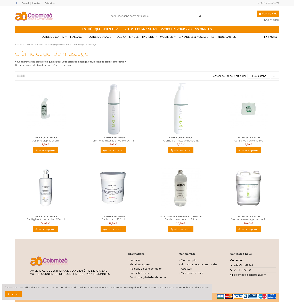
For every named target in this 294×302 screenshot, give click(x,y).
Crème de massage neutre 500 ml (113, 140)
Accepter (13, 294)
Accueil (25, 3)
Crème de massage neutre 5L (248, 219)
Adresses (186, 268)
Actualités (49, 3)
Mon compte (189, 260)
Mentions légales (140, 264)
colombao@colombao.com (250, 274)
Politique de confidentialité (146, 268)
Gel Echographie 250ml (45, 140)
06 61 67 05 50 (242, 269)
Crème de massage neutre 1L (181, 140)
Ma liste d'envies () (269, 3)
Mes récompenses (192, 273)
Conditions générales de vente (148, 277)
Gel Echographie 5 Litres (248, 140)
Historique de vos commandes (199, 264)
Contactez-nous (139, 273)
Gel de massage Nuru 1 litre (181, 219)
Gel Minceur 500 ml (113, 219)
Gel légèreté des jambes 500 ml (46, 219)
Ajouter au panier (45, 150)
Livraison (37, 3)
